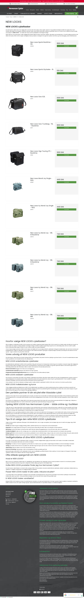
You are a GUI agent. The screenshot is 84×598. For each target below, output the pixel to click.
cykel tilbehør (16, 382)
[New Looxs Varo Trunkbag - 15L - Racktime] (17, 134)
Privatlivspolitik (3, 597)
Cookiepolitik (10, 597)
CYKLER (16, 13)
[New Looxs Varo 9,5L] (17, 106)
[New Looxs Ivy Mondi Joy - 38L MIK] (17, 297)
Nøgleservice (58, 13)
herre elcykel (41, 395)
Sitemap (7, 504)
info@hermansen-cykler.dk (12, 500)
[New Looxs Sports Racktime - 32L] (17, 52)
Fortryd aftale (42, 587)
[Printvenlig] (77, 16)
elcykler (17, 476)
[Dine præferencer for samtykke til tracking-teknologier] (82, 596)
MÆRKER (39, 13)
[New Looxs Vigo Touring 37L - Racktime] (17, 161)
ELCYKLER (9, 13)
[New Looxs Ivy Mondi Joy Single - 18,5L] (17, 215)
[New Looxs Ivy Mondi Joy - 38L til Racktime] (17, 242)
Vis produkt (66, 46)
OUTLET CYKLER (48, 13)
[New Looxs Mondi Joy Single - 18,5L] (17, 188)
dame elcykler (30, 395)
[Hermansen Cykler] (14, 8)
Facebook (42, 589)
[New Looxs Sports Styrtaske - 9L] (17, 79)
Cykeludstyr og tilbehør (27, 13)
